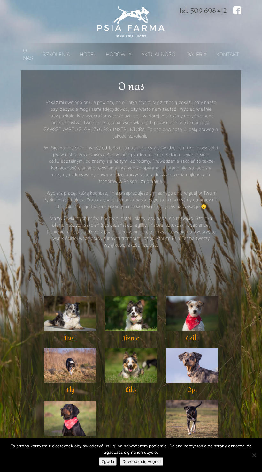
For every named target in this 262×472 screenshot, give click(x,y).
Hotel (88, 54)
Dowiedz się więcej (141, 461)
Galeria (196, 54)
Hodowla (119, 54)
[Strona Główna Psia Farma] (131, 21)
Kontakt (227, 54)
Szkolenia (56, 54)
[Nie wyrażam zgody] (254, 455)
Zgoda (108, 461)
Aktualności (159, 54)
